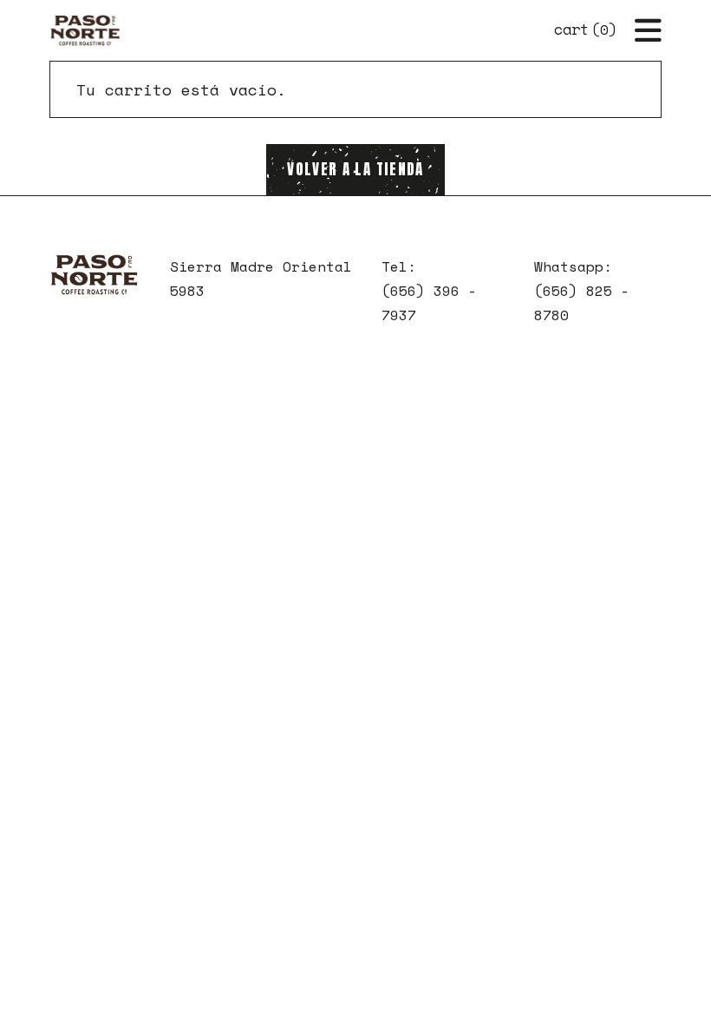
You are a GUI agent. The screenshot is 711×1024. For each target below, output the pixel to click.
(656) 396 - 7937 (429, 302)
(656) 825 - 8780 (581, 302)
